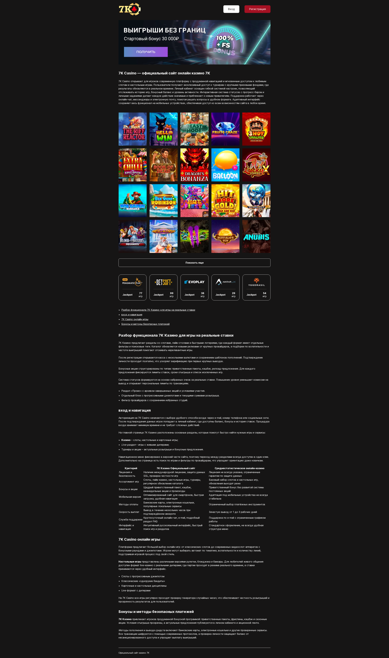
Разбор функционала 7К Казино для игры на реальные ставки (158, 309)
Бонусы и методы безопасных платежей (145, 324)
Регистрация (257, 9)
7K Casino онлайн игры (134, 319)
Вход (231, 9)
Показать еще (195, 262)
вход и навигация (131, 314)
